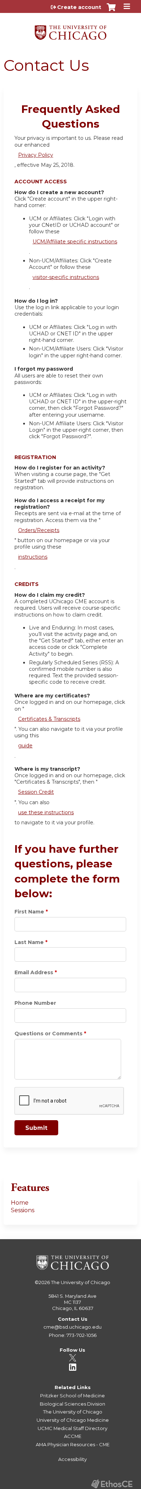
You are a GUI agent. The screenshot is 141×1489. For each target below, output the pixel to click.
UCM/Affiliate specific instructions (75, 241)
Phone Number (35, 1003)
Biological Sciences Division (72, 1404)
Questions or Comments (48, 1033)
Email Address (33, 972)
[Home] (70, 30)
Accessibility (72, 1459)
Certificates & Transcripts (49, 719)
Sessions (22, 1210)
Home (20, 1202)
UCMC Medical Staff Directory (72, 1428)
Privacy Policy (35, 155)
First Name (29, 911)
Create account (79, 7)
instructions (32, 557)
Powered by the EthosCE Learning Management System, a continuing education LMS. (111, 1484)
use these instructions (46, 812)
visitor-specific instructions (66, 277)
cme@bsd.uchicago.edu (72, 1327)
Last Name (29, 942)
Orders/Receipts (38, 530)
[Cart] (111, 10)
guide (25, 745)
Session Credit (36, 792)
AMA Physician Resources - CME (73, 1444)
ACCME (72, 1436)
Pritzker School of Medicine (72, 1395)
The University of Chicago (80, 1282)
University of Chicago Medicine (73, 1420)
